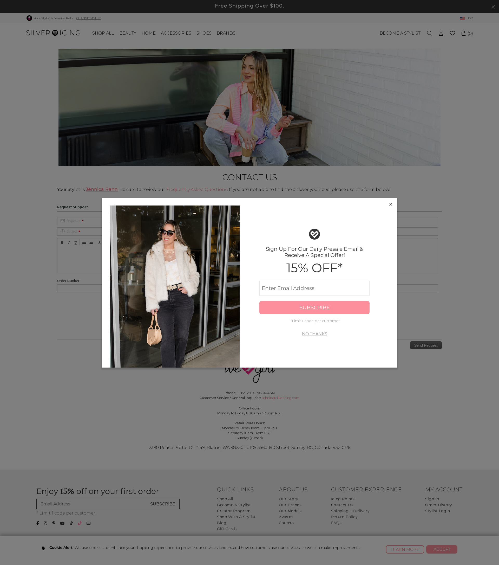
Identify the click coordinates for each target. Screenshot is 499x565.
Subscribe (314, 307)
